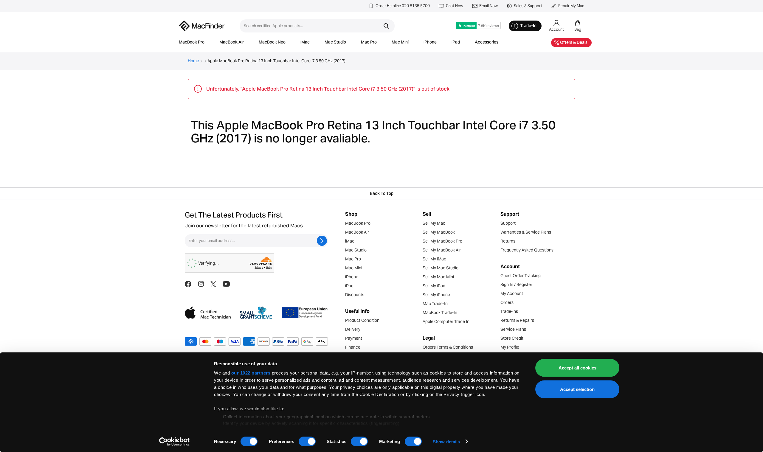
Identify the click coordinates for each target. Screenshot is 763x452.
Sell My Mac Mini (438, 276)
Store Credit (511, 338)
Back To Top (381, 194)
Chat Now (454, 5)
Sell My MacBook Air (442, 250)
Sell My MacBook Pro (442, 241)
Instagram (201, 284)
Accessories (486, 42)
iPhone (430, 42)
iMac (305, 42)
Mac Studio (335, 42)
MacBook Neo (272, 42)
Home (193, 60)
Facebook (188, 284)
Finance (352, 347)
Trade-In (528, 26)
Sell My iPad (434, 285)
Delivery (352, 329)
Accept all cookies (577, 367)
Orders (507, 302)
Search (386, 26)
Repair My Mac (571, 5)
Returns (507, 241)
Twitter (213, 284)
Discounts (354, 294)
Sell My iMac (434, 259)
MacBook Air (231, 42)
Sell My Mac (434, 223)
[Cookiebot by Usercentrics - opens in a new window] (174, 441)
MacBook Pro (191, 42)
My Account (511, 293)
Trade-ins (509, 311)
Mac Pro (369, 42)
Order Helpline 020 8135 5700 (403, 5)
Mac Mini (400, 42)
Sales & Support (528, 5)
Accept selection (577, 389)
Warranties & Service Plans (525, 232)
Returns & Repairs (517, 320)
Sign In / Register (516, 284)
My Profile (509, 347)
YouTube (226, 284)
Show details (446, 441)
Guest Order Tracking (520, 275)
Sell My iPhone (436, 294)
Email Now (488, 5)
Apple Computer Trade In (446, 321)
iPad (456, 42)
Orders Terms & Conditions (448, 347)
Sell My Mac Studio (440, 267)
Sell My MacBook (439, 232)
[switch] (307, 441)
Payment (353, 338)
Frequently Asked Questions (526, 250)
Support (508, 223)
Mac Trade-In (435, 303)
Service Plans (513, 329)
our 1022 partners (251, 372)
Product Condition (362, 320)
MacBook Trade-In (440, 312)
